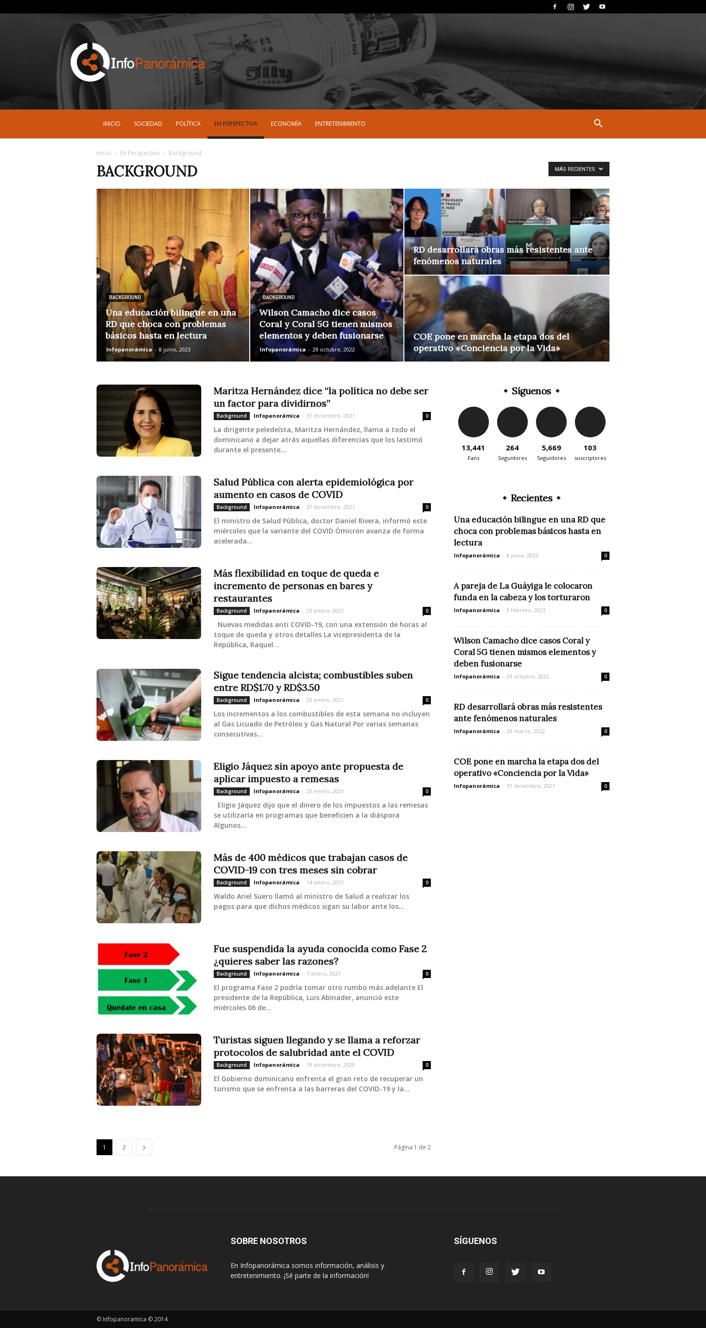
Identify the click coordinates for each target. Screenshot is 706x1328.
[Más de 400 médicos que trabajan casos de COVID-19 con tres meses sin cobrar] (149, 887)
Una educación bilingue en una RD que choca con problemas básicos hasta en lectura (530, 531)
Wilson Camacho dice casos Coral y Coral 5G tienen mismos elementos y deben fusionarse (525, 652)
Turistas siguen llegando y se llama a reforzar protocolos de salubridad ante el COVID (317, 1046)
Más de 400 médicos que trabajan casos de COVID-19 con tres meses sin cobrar (311, 863)
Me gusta (473, 410)
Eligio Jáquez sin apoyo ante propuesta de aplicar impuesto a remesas (308, 772)
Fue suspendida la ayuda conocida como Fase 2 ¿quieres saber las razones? (320, 954)
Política (188, 124)
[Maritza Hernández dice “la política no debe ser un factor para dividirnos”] (149, 421)
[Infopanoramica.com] (138, 62)
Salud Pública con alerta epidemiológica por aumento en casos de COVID (314, 488)
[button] (597, 124)
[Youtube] (602, 6)
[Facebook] (555, 6)
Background (125, 297)
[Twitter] (586, 6)
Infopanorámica (129, 349)
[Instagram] (570, 6)
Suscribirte (590, 410)
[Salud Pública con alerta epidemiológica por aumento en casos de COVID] (149, 512)
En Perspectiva (235, 124)
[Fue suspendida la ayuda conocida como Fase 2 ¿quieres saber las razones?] (149, 978)
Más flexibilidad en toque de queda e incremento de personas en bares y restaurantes (296, 585)
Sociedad (148, 124)
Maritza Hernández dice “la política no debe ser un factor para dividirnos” (321, 397)
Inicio (112, 124)
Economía (286, 124)
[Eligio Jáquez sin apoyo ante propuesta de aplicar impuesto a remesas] (149, 796)
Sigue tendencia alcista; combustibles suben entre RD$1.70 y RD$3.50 (313, 681)
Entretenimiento (340, 124)
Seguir (512, 410)
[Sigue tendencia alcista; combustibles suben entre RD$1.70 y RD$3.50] (149, 705)
